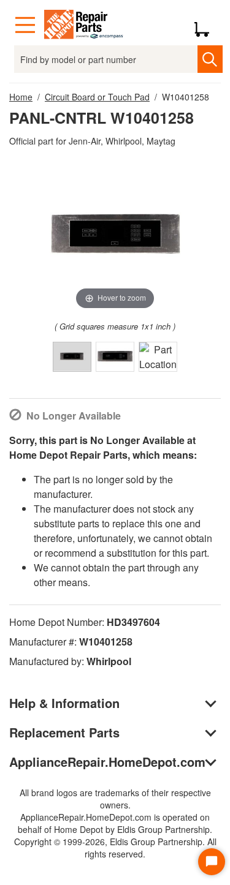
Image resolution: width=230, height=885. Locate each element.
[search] (210, 59)
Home (21, 97)
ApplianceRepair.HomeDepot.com (107, 761)
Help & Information (64, 703)
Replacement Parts (64, 732)
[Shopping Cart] (206, 25)
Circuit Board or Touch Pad (97, 97)
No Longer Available (73, 416)
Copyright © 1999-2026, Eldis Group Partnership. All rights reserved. (115, 847)
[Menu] (25, 25)
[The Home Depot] (84, 25)
